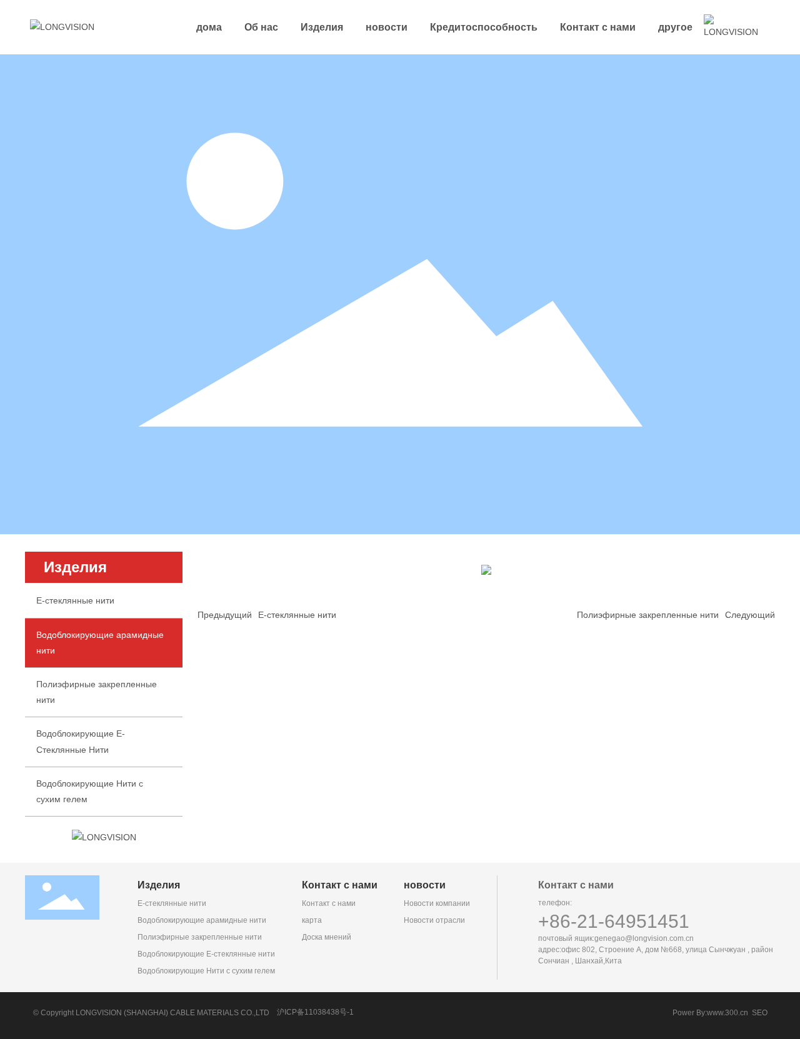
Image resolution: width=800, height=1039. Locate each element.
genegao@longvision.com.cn (644, 938)
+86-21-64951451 (613, 921)
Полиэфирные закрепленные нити (648, 615)
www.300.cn (727, 1012)
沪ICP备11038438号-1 (315, 1012)
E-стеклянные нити (75, 600)
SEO (760, 1012)
